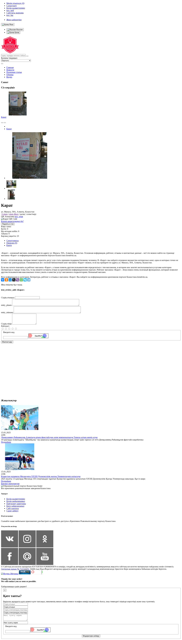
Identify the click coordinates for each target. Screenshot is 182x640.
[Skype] (25, 279)
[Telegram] (28, 279)
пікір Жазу (14, 214)
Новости (10, 70)
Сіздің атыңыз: (8, 297)
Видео (9, 77)
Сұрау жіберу (12, 511)
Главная (10, 67)
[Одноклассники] (6, 279)
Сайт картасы (12, 508)
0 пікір (5, 214)
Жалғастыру (7, 342)
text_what (19, 216)
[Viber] (17, 279)
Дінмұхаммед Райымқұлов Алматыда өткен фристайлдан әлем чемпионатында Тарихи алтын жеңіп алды (49, 437)
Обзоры (9, 74)
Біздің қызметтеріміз (15, 499)
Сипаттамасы (12, 240)
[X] (13, 279)
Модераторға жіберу (91, 636)
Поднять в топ (8, 224)
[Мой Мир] (10, 279)
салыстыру (31, 214)
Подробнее (6, 442)
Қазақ (16, 32)
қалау (22, 214)
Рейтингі (5, 326)
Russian (19, 30)
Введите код (8, 332)
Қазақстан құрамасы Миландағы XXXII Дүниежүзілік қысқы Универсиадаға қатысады (40, 476)
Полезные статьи (14, 72)
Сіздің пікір (6, 324)
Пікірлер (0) (11, 243)
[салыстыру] (2, 122)
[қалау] (5, 122)
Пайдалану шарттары (16, 503)
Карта (9, 245)
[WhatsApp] (21, 279)
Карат (3, 117)
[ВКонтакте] (2, 279)
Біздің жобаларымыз (15, 501)
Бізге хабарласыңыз (15, 506)
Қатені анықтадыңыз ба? (12, 221)
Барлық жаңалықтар (10, 483)
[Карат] (29, 178)
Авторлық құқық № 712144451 (15, 569)
